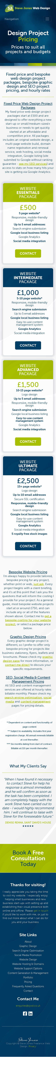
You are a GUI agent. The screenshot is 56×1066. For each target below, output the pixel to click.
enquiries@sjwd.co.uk (28, 1005)
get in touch (41, 910)
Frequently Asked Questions (28, 986)
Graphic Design (28, 946)
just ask (39, 584)
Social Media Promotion (28, 955)
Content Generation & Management (28, 973)
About (28, 941)
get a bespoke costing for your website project (28, 620)
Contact (28, 253)
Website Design (28, 959)
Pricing (28, 981)
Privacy (32, 1046)
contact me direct (17, 665)
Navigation (12, 19)
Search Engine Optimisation (28, 950)
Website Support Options (28, 968)
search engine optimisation (23, 697)
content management (35, 701)
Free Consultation (28, 855)
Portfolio (28, 977)
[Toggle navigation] (47, 19)
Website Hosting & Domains (28, 964)
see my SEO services (33, 163)
